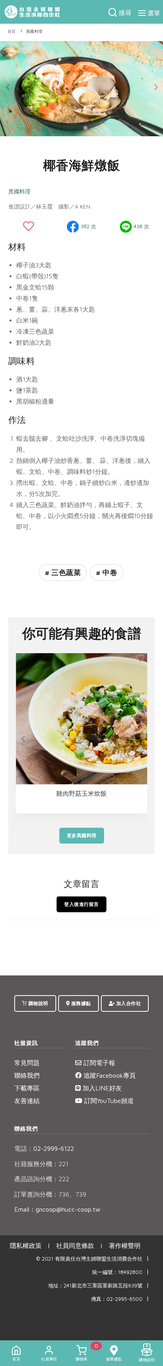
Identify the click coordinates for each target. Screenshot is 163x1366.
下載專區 (27, 1088)
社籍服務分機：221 (41, 1163)
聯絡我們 (27, 1075)
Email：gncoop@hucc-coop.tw (57, 1209)
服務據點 (80, 1003)
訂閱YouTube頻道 (108, 1100)
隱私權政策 (26, 1245)
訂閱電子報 (98, 1062)
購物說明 (37, 1003)
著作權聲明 (124, 1245)
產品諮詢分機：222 (41, 1178)
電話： (23, 1148)
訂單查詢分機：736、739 (50, 1194)
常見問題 (27, 1062)
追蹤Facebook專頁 (109, 1075)
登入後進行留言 (81, 904)
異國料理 (34, 31)
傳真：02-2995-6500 (116, 1299)
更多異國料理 (82, 835)
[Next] (155, 87)
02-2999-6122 (44, 1148)
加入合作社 (128, 1003)
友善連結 (27, 1100)
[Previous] (8, 87)
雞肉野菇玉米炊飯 (81, 793)
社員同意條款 (75, 1245)
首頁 (12, 31)
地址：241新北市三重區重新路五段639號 (95, 1286)
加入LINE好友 (101, 1088)
